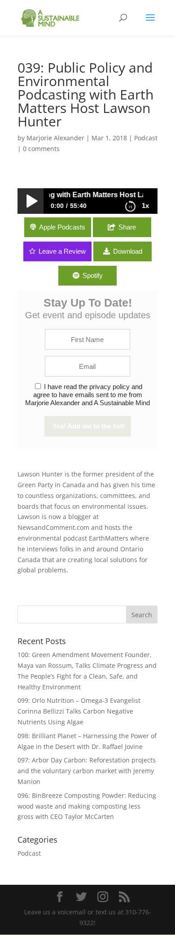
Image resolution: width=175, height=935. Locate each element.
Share (127, 227)
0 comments (41, 148)
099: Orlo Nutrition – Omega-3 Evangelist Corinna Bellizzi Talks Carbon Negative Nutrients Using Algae (79, 711)
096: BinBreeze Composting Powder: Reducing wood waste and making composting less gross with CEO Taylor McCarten (87, 806)
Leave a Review (62, 251)
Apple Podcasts (62, 227)
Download (127, 251)
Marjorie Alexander (55, 138)
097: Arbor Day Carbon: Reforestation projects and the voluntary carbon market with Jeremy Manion (87, 771)
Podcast (146, 138)
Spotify (93, 275)
